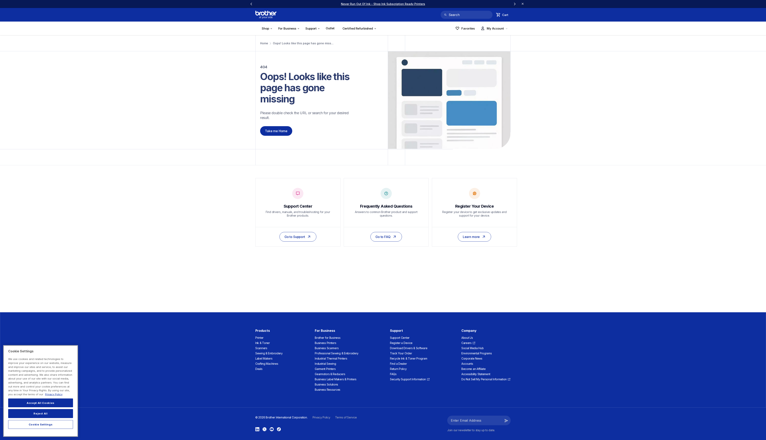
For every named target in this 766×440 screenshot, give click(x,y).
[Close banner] (523, 4)
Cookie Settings (41, 424)
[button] (506, 420)
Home (264, 43)
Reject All (41, 413)
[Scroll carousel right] (515, 4)
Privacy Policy (53, 394)
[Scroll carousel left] (251, 4)
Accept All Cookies (40, 402)
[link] (383, 4)
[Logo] (265, 15)
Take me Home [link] (276, 131)
